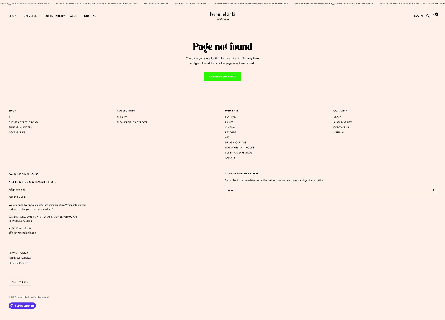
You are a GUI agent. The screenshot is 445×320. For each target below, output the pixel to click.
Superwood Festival (238, 153)
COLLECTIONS (126, 110)
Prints (229, 122)
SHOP (12, 110)
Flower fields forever (132, 122)
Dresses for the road (23, 122)
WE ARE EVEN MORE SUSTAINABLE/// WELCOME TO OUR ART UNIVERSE (339, 3)
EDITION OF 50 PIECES (162, 3)
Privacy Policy (18, 253)
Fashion (230, 117)
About (74, 16)
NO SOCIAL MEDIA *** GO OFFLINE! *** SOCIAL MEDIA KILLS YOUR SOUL (102, 3)
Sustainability (55, 16)
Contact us (341, 127)
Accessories (17, 132)
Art (227, 137)
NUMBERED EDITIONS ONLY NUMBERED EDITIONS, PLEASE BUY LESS (256, 3)
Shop (12, 16)
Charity (230, 158)
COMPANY (340, 110)
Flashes (122, 117)
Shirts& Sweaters (20, 127)
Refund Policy (18, 263)
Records (230, 132)
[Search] (427, 16)
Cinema (230, 127)
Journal (90, 16)
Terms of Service (20, 258)
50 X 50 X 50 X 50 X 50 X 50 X (197, 3)
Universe (30, 16)
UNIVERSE (232, 110)
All (11, 117)
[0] (433, 16)
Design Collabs (235, 142)
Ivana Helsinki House (239, 147)
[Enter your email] (432, 190)
